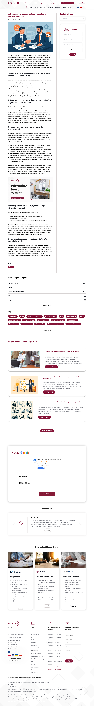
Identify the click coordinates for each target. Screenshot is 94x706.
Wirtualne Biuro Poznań (54, 634)
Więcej (48, 530)
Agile (61, 316)
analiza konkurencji (29, 320)
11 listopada (12, 316)
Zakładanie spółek (36, 650)
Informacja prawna (36, 672)
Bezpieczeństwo (72, 320)
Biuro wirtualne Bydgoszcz (55, 323)
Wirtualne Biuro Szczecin (54, 653)
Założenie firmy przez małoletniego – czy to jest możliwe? (62, 351)
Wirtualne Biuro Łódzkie (54, 669)
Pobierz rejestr (12, 686)
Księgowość (34, 645)
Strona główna (35, 634)
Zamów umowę (69, 2)
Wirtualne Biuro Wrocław (54, 642)
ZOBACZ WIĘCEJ (45, 493)
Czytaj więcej (51, 366)
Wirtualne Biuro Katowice (55, 640)
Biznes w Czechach (36, 653)
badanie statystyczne (58, 320)
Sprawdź (20, 608)
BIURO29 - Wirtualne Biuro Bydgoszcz (49, 459)
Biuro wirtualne (40, 323)
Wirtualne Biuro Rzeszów (54, 656)
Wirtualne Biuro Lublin (54, 659)
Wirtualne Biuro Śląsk (53, 667)
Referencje (50, 7)
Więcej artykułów (47, 430)
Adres (22, 316)
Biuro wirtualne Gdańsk (73, 323)
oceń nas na (40, 467)
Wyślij (72, 54)
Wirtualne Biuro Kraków (54, 645)
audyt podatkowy (43, 320)
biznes (11, 267)
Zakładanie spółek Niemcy (38, 656)
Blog (64, 7)
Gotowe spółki (35, 648)
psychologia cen (30, 167)
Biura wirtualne (13, 323)
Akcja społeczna (71, 316)
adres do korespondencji (34, 316)
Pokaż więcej (46, 305)
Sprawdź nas (14, 651)
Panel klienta (34, 669)
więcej (58, 526)
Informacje (11, 684)
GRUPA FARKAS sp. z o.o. (14, 637)
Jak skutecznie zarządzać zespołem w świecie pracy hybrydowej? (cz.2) (59, 402)
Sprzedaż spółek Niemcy (37, 659)
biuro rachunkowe (27, 323)
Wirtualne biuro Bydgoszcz (55, 661)
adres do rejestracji (50, 316)
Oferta (36, 7)
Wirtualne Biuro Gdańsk (54, 650)
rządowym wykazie (44, 682)
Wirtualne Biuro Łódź (53, 648)
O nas (31, 7)
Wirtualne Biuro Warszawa (55, 637)
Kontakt (33, 664)
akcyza (82, 316)
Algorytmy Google (14, 320)
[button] (13, 523)
